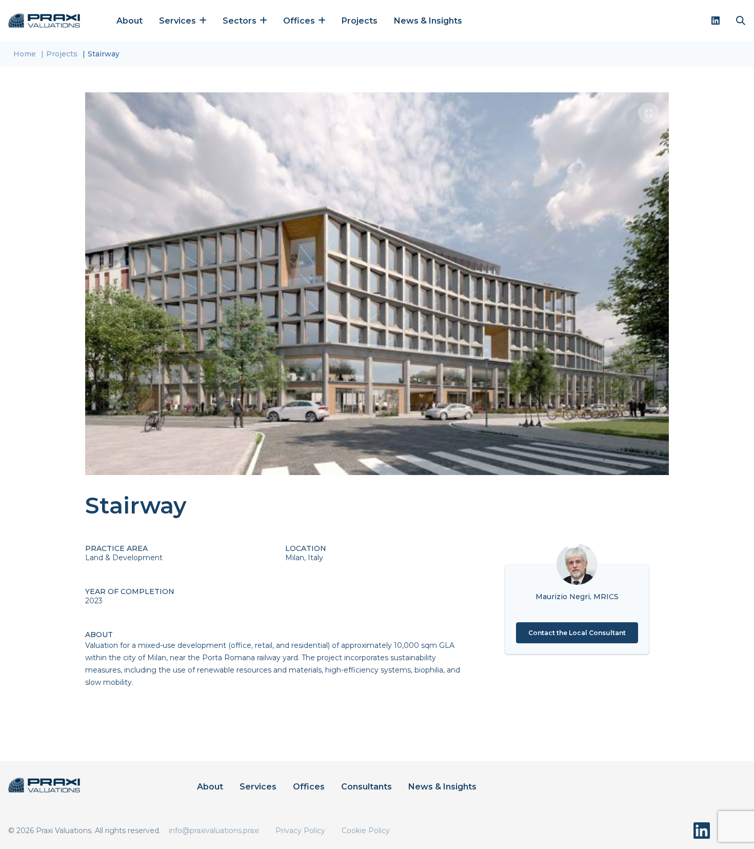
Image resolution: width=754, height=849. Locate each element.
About (129, 21)
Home (24, 53)
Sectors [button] (241, 21)
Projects (360, 21)
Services (258, 787)
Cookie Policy (366, 830)
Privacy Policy (300, 830)
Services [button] (178, 21)
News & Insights (428, 21)
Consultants (366, 787)
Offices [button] (300, 21)
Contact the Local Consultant (577, 633)
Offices (309, 787)
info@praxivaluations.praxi (214, 830)
